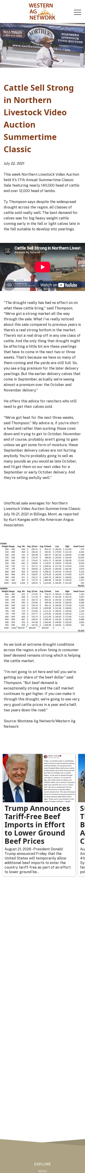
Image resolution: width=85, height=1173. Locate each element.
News (42, 1171)
